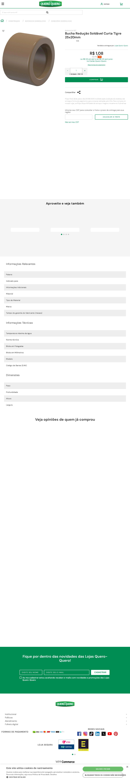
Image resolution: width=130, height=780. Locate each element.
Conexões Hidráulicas (61, 21)
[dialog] (65, 772)
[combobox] (41, 12)
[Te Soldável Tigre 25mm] (25, 234)
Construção (14, 21)
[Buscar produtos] (47, 12)
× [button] (127, 767)
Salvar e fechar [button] (103, 769)
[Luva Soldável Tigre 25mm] (105, 234)
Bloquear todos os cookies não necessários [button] (104, 775)
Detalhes (53, 774)
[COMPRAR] (25, 256)
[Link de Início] (2, 21)
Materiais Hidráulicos (35, 21)
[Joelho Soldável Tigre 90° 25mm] (65, 234)
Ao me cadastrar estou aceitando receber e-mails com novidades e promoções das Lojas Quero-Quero (65, 679)
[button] (96, 64)
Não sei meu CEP (72, 122)
